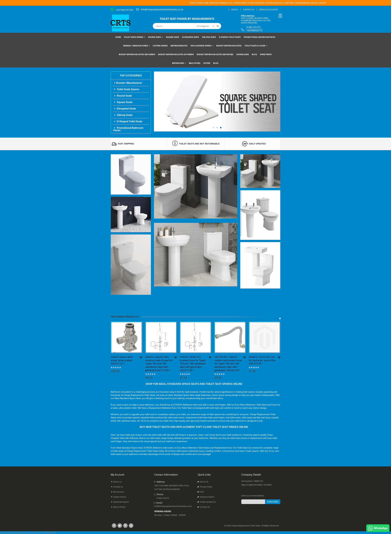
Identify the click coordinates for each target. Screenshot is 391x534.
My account (118, 491)
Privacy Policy (206, 486)
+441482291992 (124, 9)
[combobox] (187, 26)
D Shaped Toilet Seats (129, 121)
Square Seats (124, 102)
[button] (213, 127)
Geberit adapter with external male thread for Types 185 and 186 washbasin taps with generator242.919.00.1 (124, 363)
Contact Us (248, 9)
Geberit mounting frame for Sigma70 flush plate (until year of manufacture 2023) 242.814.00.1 (262, 363)
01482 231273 (253, 27)
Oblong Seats (124, 115)
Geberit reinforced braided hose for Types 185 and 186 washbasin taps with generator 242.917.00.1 (158, 363)
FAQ (202, 491)
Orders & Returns (208, 501)
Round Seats (124, 95)
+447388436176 (254, 30)
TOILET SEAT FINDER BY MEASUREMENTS (187, 19)
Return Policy (119, 507)
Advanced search (121, 501)
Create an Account (268, 9)
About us (117, 481)
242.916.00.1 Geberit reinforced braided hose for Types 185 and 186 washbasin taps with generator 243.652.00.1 (193, 363)
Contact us (118, 486)
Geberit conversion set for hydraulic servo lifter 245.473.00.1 (227, 360)
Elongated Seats (126, 108)
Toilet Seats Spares (127, 89)
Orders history (119, 496)
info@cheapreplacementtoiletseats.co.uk (162, 9)
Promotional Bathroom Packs (128, 129)
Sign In (234, 9)
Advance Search (207, 496)
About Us (204, 481)
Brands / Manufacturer (129, 83)
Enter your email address (252, 495)
